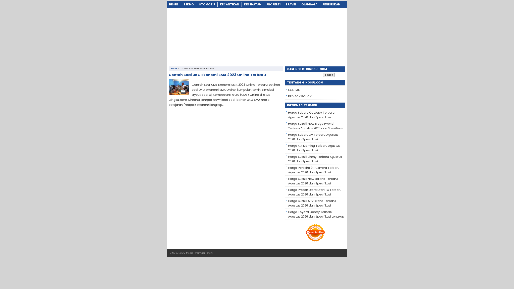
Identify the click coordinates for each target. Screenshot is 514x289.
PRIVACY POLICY (300, 96)
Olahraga (309, 4)
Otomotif (207, 4)
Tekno (189, 4)
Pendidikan (331, 4)
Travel (291, 4)
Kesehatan (252, 4)
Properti (273, 4)
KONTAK (294, 90)
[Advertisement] (257, 36)
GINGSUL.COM (178, 252)
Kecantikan (229, 4)
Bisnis (173, 4)
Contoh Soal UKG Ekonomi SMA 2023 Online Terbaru (217, 74)
